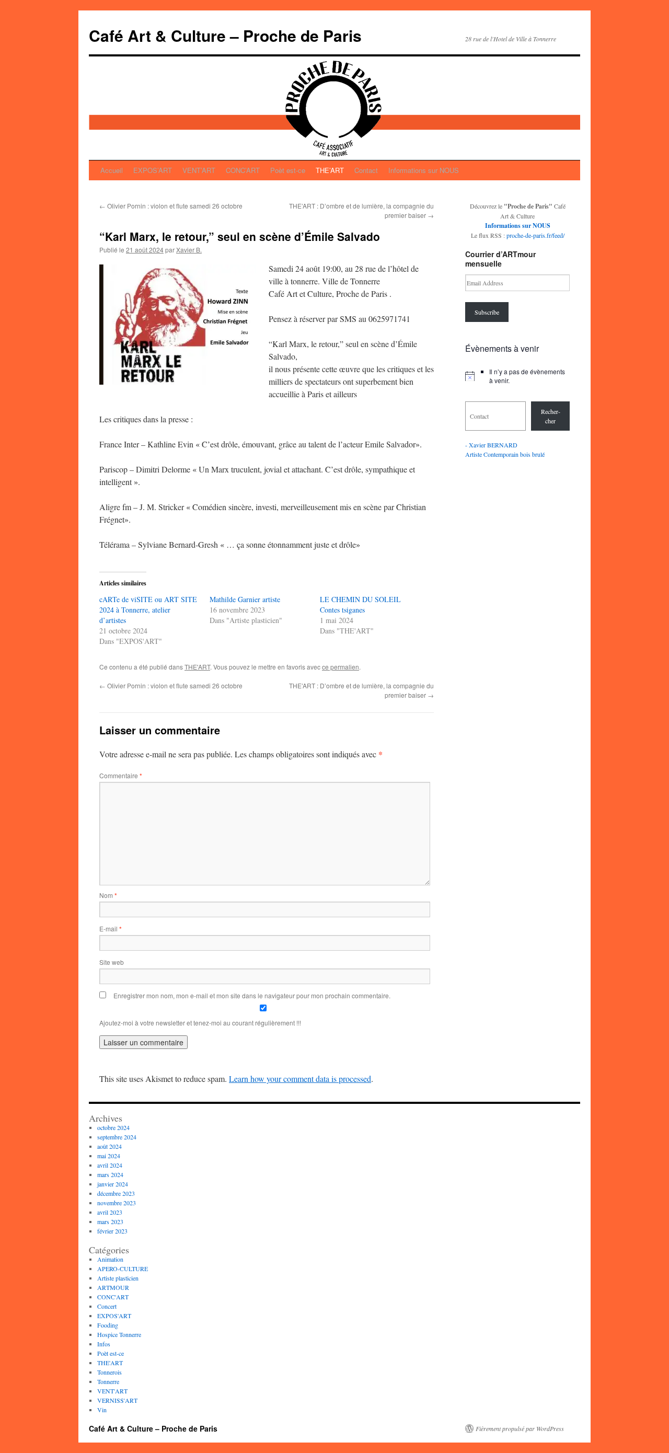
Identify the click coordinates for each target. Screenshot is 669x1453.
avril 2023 (109, 1212)
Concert (107, 1306)
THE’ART (330, 170)
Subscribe (487, 312)
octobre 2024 (113, 1127)
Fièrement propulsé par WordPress (520, 1428)
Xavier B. (189, 249)
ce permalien (340, 666)
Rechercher (550, 416)
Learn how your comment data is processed (300, 1078)
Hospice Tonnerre (119, 1334)
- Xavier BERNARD (491, 445)
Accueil (111, 170)
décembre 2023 (116, 1193)
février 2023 (112, 1231)
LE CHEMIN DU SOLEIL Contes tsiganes (360, 604)
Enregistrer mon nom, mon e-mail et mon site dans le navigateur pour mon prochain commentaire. (251, 995)
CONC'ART (113, 1297)
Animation (110, 1259)
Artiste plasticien (118, 1278)
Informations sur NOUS (423, 170)
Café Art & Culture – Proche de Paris (225, 35)
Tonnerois (109, 1372)
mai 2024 (108, 1155)
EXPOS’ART (152, 170)
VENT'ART (112, 1391)
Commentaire (120, 775)
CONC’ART (243, 170)
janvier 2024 (112, 1184)
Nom (108, 895)
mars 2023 (110, 1221)
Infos (103, 1344)
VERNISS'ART (117, 1400)
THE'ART (197, 666)
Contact (366, 170)
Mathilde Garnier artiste (245, 599)
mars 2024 (110, 1174)
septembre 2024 (116, 1137)
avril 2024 (109, 1165)
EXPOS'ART (114, 1315)
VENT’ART (198, 170)
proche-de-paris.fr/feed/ (535, 235)
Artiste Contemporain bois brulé (505, 454)
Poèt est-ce (287, 170)
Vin (102, 1409)
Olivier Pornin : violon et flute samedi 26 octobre (171, 205)
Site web (111, 962)
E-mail (110, 928)
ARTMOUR (113, 1287)
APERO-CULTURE (122, 1268)
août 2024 (109, 1146)
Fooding (107, 1325)
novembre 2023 (116, 1202)
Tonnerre (108, 1381)
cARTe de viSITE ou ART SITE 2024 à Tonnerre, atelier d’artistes (148, 609)
